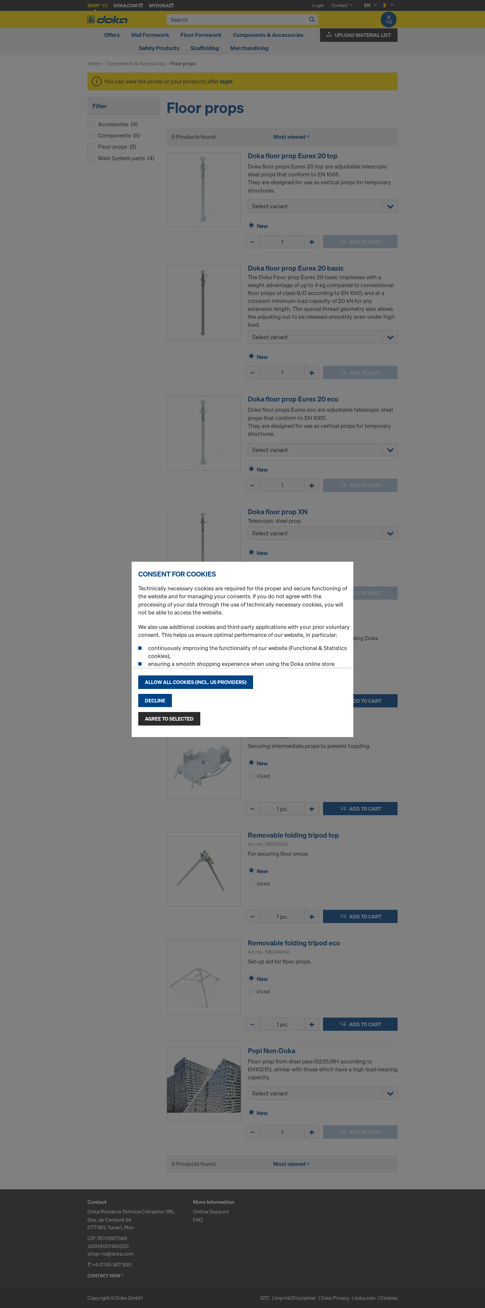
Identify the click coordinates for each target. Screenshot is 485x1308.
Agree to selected (169, 718)
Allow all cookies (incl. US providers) (195, 682)
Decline (155, 700)
